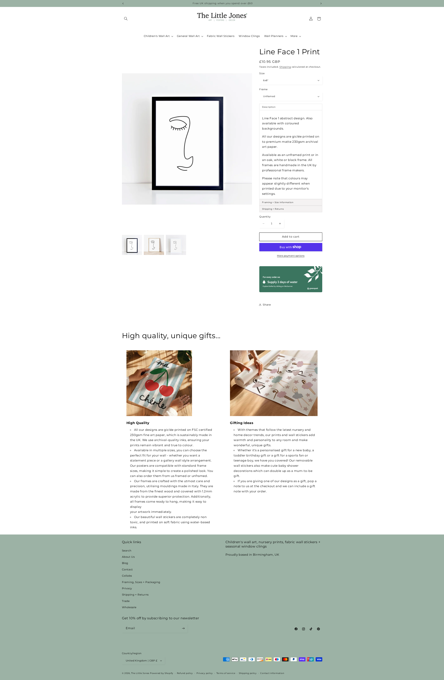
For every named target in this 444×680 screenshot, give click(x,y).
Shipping (285, 66)
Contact (127, 569)
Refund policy (185, 673)
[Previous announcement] (123, 3)
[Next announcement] (321, 3)
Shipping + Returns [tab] (273, 209)
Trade (126, 601)
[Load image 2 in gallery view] (154, 245)
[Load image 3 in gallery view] (176, 245)
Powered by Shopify (161, 673)
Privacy (127, 588)
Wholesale (129, 607)
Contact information (272, 673)
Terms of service (225, 673)
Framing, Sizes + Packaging (141, 582)
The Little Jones (140, 673)
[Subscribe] (183, 628)
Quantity (265, 216)
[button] (126, 19)
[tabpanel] (290, 154)
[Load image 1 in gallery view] (132, 245)
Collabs (127, 575)
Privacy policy (205, 673)
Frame (263, 89)
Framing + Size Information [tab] (277, 202)
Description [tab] (268, 106)
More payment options (291, 255)
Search (126, 550)
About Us (128, 556)
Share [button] (267, 304)
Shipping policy (248, 673)
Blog (125, 563)
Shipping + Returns (135, 594)
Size (261, 73)
